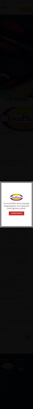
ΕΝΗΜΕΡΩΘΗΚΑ (16, 213)
